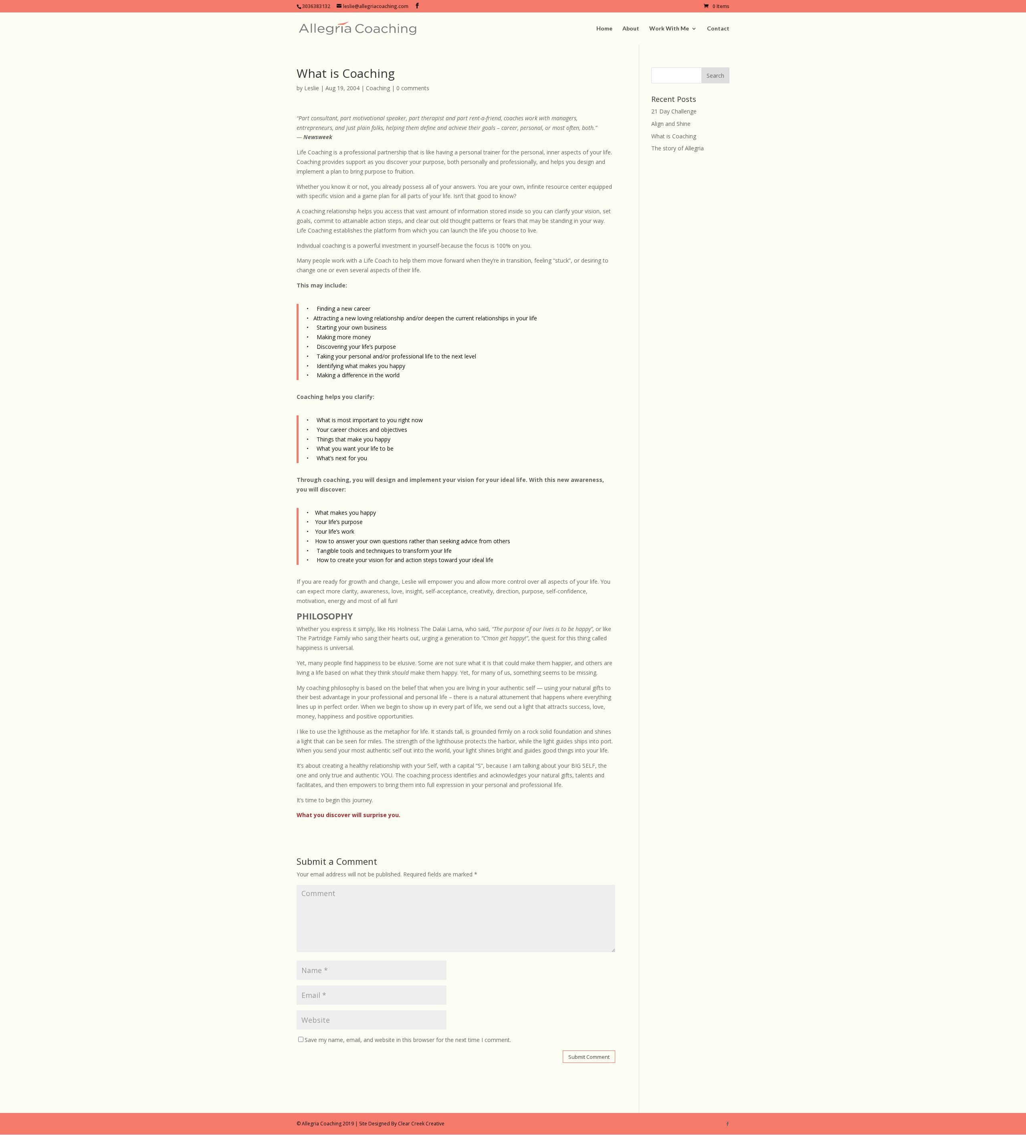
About (630, 29)
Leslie (311, 88)
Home (604, 29)
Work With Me (669, 29)
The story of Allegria (677, 148)
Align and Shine (671, 123)
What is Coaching (673, 136)
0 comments (412, 88)
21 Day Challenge (674, 111)
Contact (718, 29)
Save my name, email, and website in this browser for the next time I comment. (408, 1040)
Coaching (378, 88)
